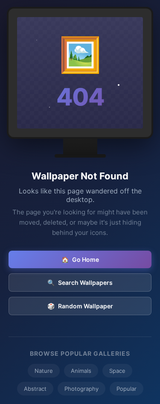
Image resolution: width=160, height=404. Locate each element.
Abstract (35, 388)
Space (117, 370)
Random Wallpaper (80, 306)
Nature (44, 370)
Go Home (80, 259)
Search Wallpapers (80, 282)
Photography (81, 388)
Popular (126, 388)
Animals (81, 370)
